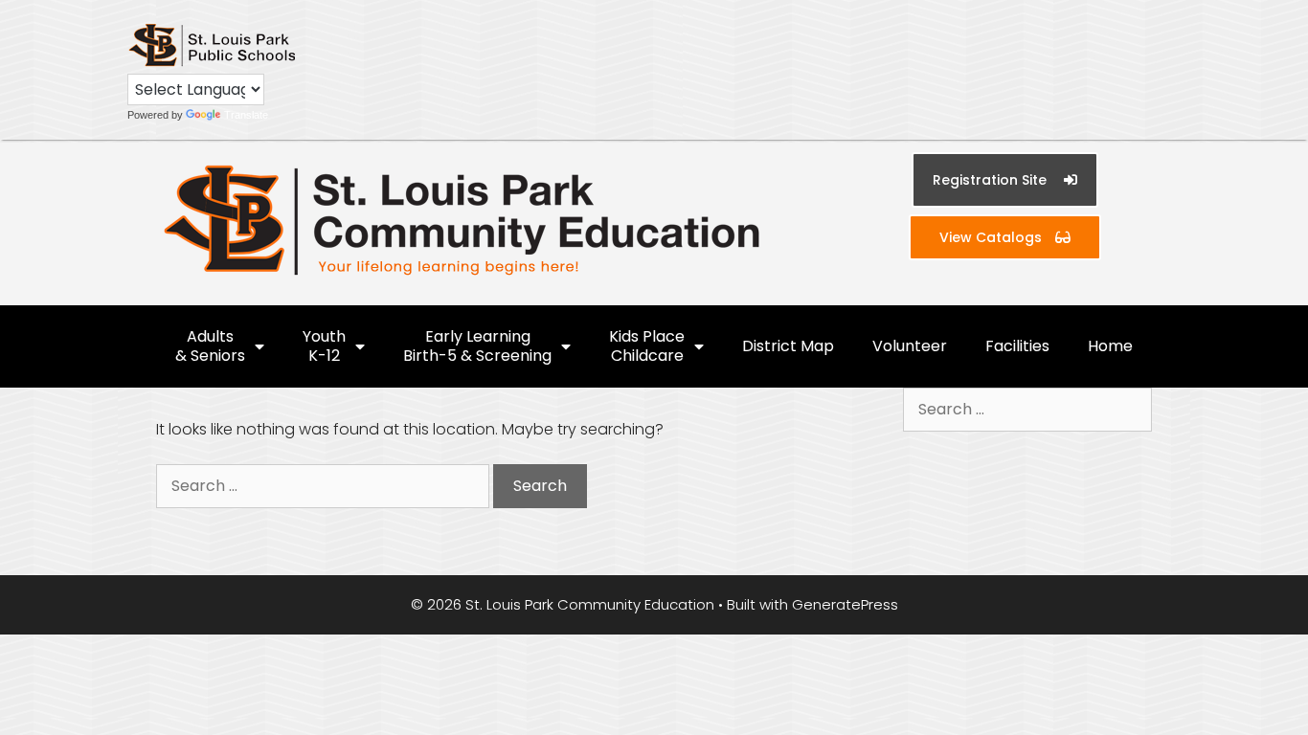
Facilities (1017, 346)
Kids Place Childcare (647, 346)
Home (1110, 346)
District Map (788, 346)
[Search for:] (324, 486)
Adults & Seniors (210, 346)
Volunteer (909, 346)
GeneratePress (845, 604)
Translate (246, 115)
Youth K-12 (324, 346)
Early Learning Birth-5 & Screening (477, 346)
